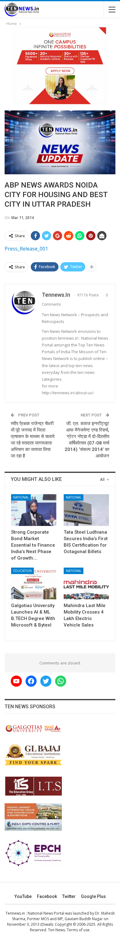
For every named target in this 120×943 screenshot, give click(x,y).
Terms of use (78, 930)
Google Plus (93, 896)
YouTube (23, 896)
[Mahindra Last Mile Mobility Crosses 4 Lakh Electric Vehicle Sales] (86, 583)
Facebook (47, 896)
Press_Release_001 (26, 248)
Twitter (69, 896)
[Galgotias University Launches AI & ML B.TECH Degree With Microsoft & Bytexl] (33, 583)
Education (22, 571)
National (21, 497)
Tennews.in (15, 913)
